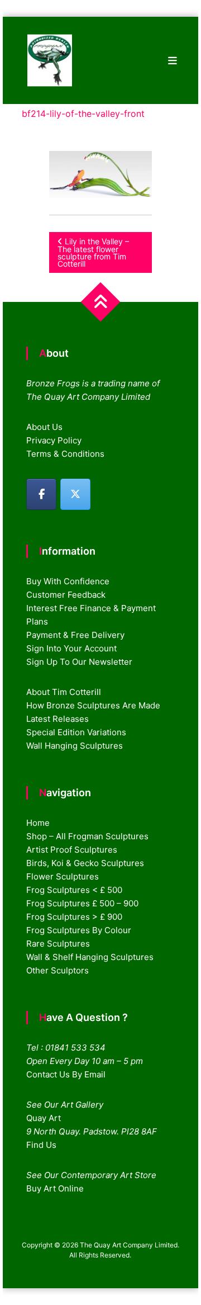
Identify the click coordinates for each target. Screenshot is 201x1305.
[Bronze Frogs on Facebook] (41, 494)
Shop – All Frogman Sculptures (87, 836)
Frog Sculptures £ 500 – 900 (82, 903)
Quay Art (43, 1118)
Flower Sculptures (62, 876)
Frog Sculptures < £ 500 (74, 890)
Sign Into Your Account (71, 648)
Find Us (41, 1144)
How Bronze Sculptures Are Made (93, 705)
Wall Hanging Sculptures (74, 745)
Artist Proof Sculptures (71, 849)
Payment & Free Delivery (75, 635)
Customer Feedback (66, 594)
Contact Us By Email (66, 1074)
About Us (44, 427)
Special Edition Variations (76, 732)
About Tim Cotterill (63, 692)
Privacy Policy (54, 440)
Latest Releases (57, 718)
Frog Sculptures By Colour (78, 930)
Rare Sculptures (58, 943)
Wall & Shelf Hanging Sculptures (90, 957)
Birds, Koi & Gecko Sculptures (85, 863)
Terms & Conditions (65, 453)
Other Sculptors (57, 970)
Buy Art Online (55, 1188)
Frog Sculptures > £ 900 (74, 916)
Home (38, 822)
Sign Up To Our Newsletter (79, 661)
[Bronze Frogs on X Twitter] (75, 494)
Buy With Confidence (67, 581)
